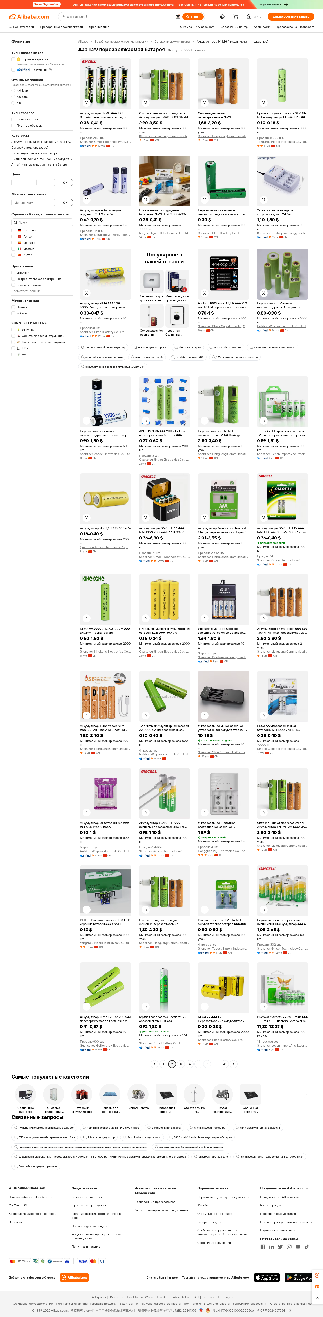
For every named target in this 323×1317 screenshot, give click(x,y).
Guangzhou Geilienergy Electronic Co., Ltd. (105, 1045)
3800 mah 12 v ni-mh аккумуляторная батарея (203, 1137)
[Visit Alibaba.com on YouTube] (298, 1246)
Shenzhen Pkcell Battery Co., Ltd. (220, 233)
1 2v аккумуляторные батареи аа (237, 357)
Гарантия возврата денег (89, 1205)
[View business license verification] (201, 1310)
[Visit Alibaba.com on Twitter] (280, 1246)
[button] (178, 16)
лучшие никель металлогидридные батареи (46, 1127)
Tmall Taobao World (140, 1297)
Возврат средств (209, 1222)
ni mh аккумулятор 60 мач (210, 1127)
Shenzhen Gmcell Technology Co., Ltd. (105, 141)
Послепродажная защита (89, 1226)
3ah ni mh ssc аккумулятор (144, 1137)
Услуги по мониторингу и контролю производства (97, 1236)
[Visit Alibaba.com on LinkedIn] (271, 1246)
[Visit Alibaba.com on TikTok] (306, 1246)
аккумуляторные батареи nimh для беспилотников (191, 1147)
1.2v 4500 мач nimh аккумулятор (274, 347)
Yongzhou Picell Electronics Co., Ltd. (282, 141)
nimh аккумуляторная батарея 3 (260, 1127)
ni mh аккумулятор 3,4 (152, 347)
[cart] (236, 17)
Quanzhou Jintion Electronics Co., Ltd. (164, 459)
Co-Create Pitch (20, 1205)
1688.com (116, 1297)
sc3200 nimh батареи (227, 347)
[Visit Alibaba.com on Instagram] (289, 1246)
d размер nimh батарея (166, 1127)
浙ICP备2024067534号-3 (273, 1310)
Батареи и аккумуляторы (172, 41)
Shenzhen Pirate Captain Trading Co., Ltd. (223, 326)
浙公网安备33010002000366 (233, 1310)
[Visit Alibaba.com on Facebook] (262, 1246)
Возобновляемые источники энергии (121, 41)
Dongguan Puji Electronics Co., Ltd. (222, 851)
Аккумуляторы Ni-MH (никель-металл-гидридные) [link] (232, 41)
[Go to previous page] (154, 1064)
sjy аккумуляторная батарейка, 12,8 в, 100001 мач (272, 1156)
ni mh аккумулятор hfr (149, 357)
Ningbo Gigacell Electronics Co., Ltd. (164, 233)
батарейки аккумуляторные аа (38, 1166)
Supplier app (168, 1277)
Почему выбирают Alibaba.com (30, 1197)
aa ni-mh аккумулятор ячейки (104, 357)
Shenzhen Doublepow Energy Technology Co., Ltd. (105, 234)
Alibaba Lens (32, 1277)
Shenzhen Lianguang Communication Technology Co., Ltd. (164, 136)
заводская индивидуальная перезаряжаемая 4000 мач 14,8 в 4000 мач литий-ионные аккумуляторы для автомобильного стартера (102, 1156)
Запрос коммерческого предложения (161, 1210)
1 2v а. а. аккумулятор (101, 1137)
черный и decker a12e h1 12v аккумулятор (113, 1127)
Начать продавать (272, 1205)
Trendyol (208, 1297)
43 (224, 1064)
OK (65, 182)
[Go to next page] (234, 1064)
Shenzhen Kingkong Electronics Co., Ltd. (105, 651)
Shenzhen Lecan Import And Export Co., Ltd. (282, 454)
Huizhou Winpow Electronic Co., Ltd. (281, 326)
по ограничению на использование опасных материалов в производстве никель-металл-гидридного (83, 1147)
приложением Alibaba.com (229, 1277)
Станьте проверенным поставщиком (286, 1222)
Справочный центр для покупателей (223, 1197)
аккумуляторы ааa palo (213, 1156)
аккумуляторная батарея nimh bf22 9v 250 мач (115, 366)
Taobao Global (179, 1297)
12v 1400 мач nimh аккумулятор (105, 347)
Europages (225, 1297)
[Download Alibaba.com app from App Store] (267, 1277)
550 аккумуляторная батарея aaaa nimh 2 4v (47, 1137)
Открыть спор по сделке (214, 1213)
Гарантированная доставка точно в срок (96, 1215)
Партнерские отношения (278, 1230)
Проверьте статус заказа (278, 1213)
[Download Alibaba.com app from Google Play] (299, 1277)
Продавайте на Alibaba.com (279, 1197)
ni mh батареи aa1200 (190, 357)
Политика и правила (86, 1246)
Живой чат (204, 1205)
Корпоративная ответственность (32, 1213)
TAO (196, 1297)
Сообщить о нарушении (214, 1242)
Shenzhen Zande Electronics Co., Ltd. (105, 454)
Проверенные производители (155, 1202)
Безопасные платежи (87, 1197)
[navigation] (42, 553)
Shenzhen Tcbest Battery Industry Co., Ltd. (223, 948)
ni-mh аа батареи (190, 347)
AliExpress (99, 1297)
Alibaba (83, 41)
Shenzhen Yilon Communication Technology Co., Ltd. (223, 752)
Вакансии (15, 1222)
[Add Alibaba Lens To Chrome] (74, 1277)
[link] (317, 1275)
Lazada (161, 1297)
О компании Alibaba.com (27, 1188)
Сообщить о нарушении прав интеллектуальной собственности (222, 1232)
